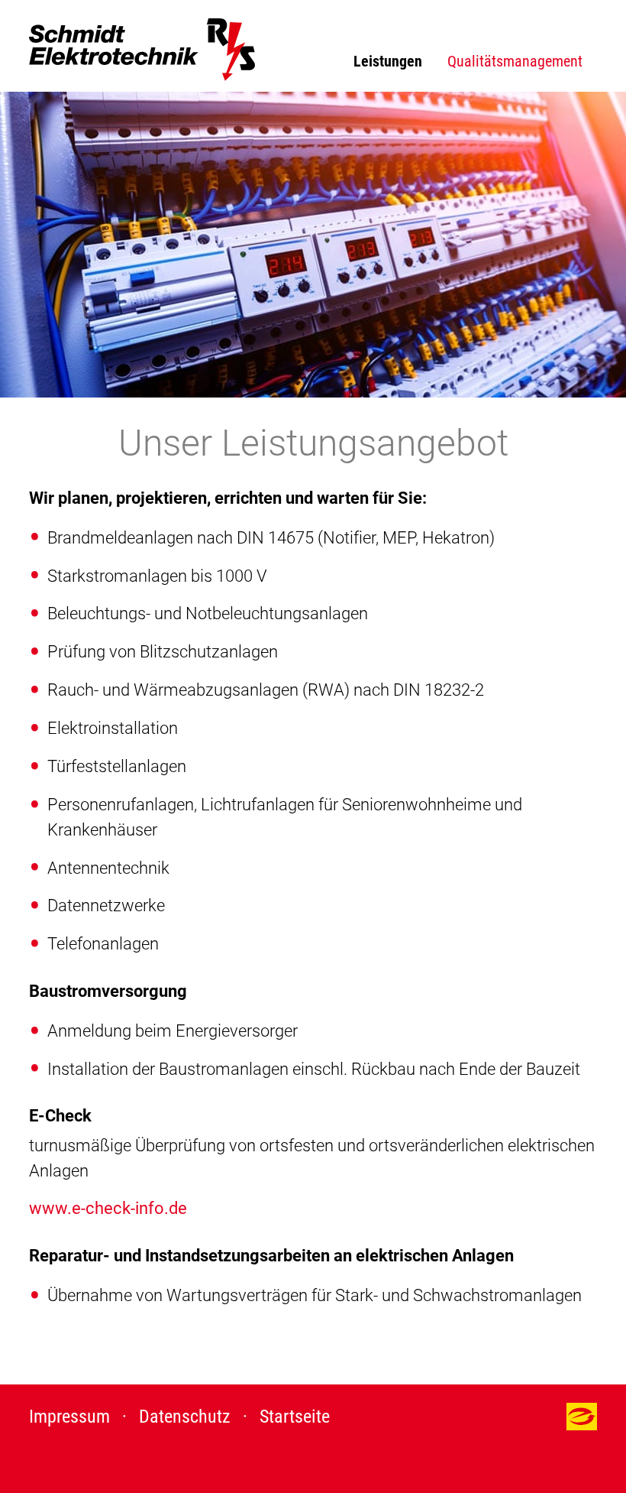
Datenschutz (185, 1416)
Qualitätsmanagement (514, 61)
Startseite (295, 1416)
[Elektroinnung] (581, 1424)
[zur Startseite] (142, 49)
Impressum (69, 1416)
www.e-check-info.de (108, 1208)
